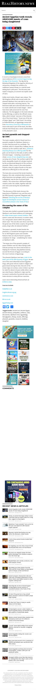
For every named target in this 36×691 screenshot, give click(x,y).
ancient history (7, 313)
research (18, 319)
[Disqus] (18, 412)
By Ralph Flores (18, 512)
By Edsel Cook (18, 521)
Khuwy (14, 317)
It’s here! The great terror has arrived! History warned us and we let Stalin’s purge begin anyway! (21, 595)
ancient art (16, 310)
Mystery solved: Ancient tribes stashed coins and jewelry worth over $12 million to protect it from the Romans (21, 619)
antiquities (16, 313)
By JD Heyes (17, 662)
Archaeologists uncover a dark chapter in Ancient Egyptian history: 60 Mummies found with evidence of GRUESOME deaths (21, 610)
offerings (25, 317)
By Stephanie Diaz (19, 535)
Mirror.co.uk (6, 299)
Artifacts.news (7, 282)
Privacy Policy (18, 685)
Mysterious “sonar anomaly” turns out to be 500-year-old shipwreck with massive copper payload (21, 525)
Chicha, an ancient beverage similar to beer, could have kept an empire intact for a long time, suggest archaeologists (21, 517)
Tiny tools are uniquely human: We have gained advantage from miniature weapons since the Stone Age (20, 554)
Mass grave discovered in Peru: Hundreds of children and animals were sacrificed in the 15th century (21, 642)
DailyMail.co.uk (7, 289)
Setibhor (24, 319)
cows (28, 313)
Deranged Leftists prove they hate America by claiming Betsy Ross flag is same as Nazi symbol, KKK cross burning (21, 659)
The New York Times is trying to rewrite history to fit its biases (19, 603)
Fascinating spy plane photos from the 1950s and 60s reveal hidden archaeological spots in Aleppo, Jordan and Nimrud (21, 569)
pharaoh (5, 319)
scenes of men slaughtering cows (17, 157)
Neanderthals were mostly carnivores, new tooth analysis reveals (21, 561)
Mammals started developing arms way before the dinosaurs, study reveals (19, 533)
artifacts (23, 313)
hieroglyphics (6, 317)
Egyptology (23, 315)
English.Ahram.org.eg (9, 292)
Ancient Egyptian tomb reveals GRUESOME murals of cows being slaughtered (20, 510)
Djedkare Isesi (15, 315)
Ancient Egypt (25, 310)
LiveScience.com (7, 296)
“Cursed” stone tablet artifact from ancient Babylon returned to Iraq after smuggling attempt (21, 627)
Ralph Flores (14, 25)
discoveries (6, 315)
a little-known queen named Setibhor (16, 215)
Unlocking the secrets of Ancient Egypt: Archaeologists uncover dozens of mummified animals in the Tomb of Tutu (16, 200)
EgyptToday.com (7, 303)
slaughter (5, 321)
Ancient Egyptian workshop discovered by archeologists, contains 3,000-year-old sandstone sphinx (20, 650)
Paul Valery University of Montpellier (17, 124)
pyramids (12, 319)
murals (19, 317)
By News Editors (18, 599)
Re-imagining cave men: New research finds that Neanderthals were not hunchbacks (21, 546)
